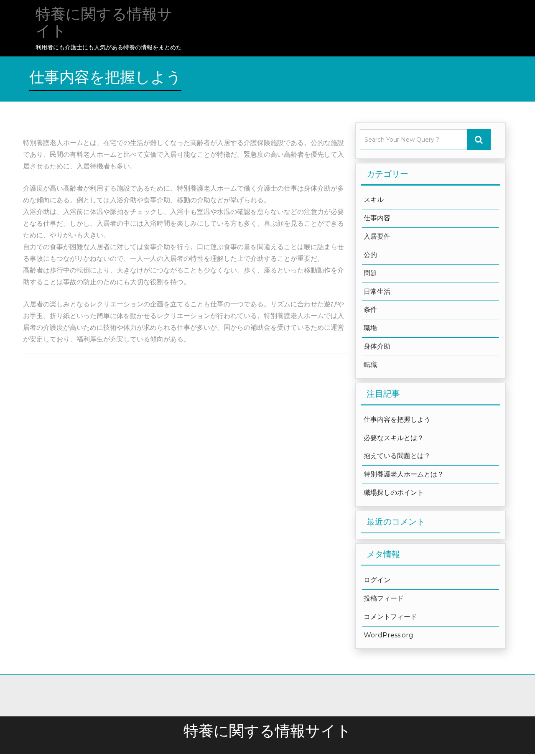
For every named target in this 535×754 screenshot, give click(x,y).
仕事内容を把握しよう (397, 419)
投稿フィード (384, 598)
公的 (370, 255)
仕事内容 (377, 218)
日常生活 (377, 291)
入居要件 (377, 236)
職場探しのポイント (394, 493)
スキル (374, 200)
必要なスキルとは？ (394, 438)
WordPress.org (388, 635)
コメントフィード (390, 617)
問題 (370, 273)
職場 (370, 328)
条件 (370, 309)
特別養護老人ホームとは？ (404, 474)
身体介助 (377, 346)
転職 (370, 365)
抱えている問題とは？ (397, 456)
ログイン (377, 580)
